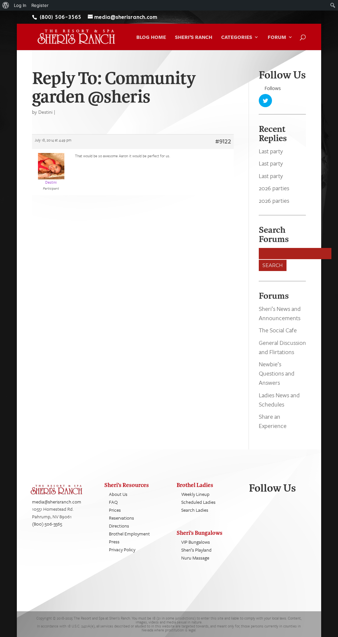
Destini (45, 111)
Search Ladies (194, 509)
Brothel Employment (129, 533)
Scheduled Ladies (198, 502)
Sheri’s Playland (196, 549)
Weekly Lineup (195, 494)
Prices (115, 509)
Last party (271, 151)
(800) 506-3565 (47, 523)
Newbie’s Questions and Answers (276, 373)
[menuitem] (6, 5)
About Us (118, 494)
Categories (236, 38)
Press (114, 541)
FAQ (113, 502)
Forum (277, 38)
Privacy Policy (122, 549)
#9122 (223, 141)
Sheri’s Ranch (193, 38)
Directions (119, 525)
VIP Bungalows (195, 541)
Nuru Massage (195, 557)
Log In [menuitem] (20, 5)
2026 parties (274, 188)
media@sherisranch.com (56, 501)
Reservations (121, 517)
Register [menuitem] (40, 5)
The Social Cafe (278, 330)
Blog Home (151, 38)
